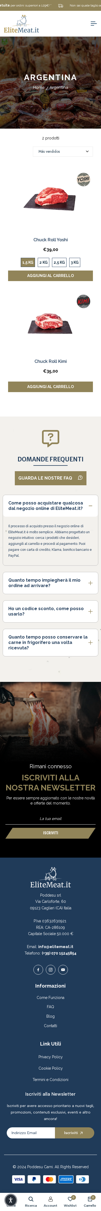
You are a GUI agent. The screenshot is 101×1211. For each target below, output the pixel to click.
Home (38, 87)
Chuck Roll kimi (50, 361)
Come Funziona (50, 997)
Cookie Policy (51, 1068)
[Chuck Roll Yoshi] (50, 201)
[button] (10, 1200)
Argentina (59, 87)
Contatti (50, 1026)
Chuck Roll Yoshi (50, 239)
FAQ (50, 1007)
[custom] (38, 970)
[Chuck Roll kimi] (50, 323)
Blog (50, 1016)
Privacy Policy (51, 1057)
